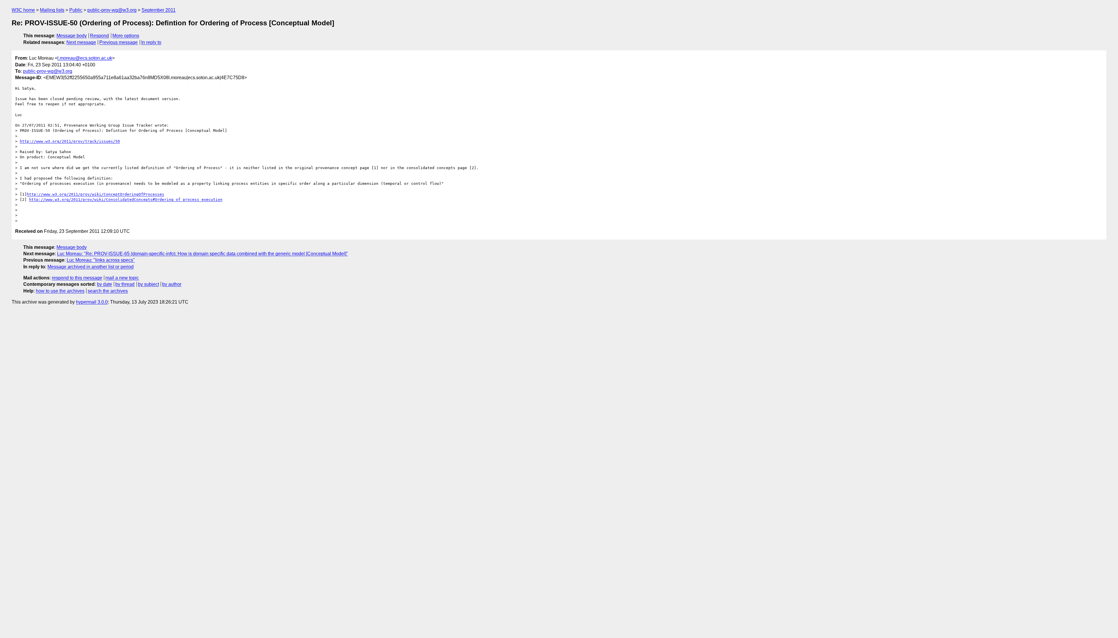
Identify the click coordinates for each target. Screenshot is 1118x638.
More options (125, 35)
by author (171, 284)
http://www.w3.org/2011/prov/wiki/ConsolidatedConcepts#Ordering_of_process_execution (125, 199)
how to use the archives (60, 290)
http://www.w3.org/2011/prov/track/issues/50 (70, 141)
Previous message (118, 42)
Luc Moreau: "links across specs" (101, 260)
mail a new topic (122, 277)
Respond (99, 35)
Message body (71, 35)
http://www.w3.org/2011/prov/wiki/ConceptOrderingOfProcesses (95, 194)
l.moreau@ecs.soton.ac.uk (84, 58)
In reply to (151, 42)
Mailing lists (52, 10)
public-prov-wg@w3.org (112, 10)
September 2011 (158, 10)
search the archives (108, 290)
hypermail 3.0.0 (92, 301)
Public (75, 10)
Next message (81, 42)
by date (104, 284)
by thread (125, 284)
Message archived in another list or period (90, 266)
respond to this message (77, 277)
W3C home (23, 10)
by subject (148, 284)
